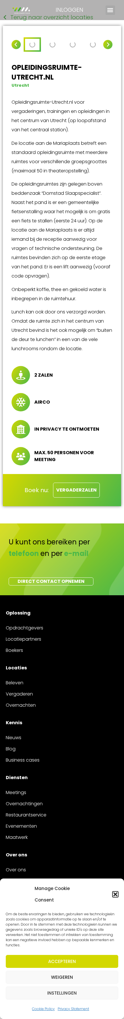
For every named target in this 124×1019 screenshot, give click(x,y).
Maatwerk (17, 837)
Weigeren (62, 977)
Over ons (16, 869)
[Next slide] (107, 44)
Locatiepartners (23, 639)
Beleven (14, 682)
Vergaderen (19, 694)
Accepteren (62, 961)
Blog (11, 749)
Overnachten (21, 705)
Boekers (14, 650)
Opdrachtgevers (24, 628)
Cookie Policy (43, 1008)
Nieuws (13, 737)
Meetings (16, 792)
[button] (115, 894)
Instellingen (62, 993)
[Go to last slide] (16, 44)
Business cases (23, 760)
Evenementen (21, 826)
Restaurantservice (26, 815)
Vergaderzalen (76, 490)
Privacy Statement (73, 1008)
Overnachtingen (24, 803)
